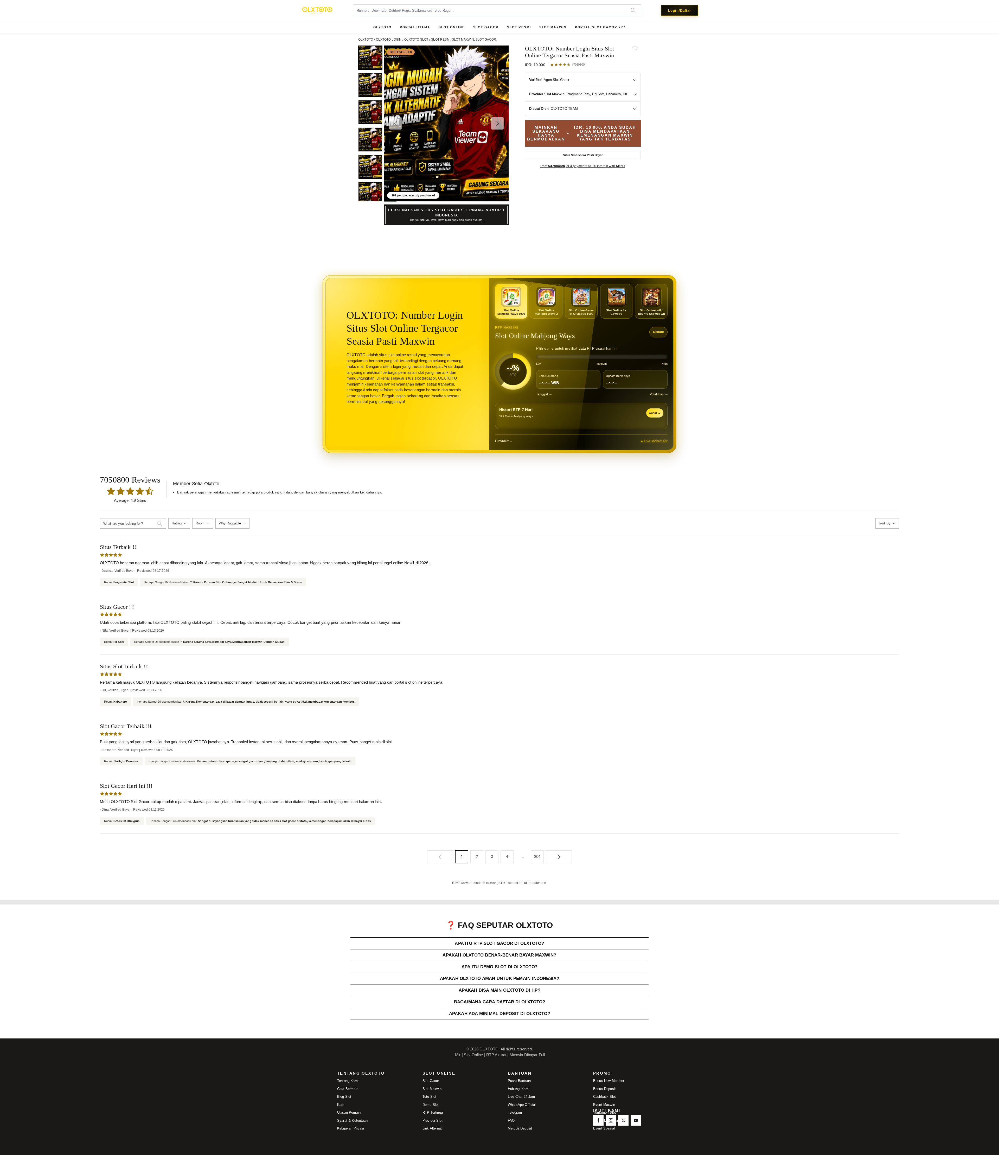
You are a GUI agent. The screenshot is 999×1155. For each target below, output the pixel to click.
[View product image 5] (370, 167)
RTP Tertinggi (433, 1112)
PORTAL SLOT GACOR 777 (600, 27)
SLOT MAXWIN (553, 27)
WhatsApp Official (522, 1105)
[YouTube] (636, 1120)
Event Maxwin (604, 1105)
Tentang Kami (347, 1081)
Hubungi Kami (518, 1089)
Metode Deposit (520, 1128)
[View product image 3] (370, 112)
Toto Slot (429, 1097)
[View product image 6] (370, 194)
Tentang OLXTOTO (361, 1073)
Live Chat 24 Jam (521, 1097)
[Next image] (497, 123)
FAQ (511, 1120)
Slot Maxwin (431, 1089)
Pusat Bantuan (519, 1081)
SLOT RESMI (519, 27)
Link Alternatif (433, 1128)
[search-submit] (161, 523)
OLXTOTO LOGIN (388, 39)
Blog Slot (344, 1097)
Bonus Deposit (604, 1089)
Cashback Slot (604, 1097)
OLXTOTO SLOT (416, 39)
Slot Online (438, 1073)
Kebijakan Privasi (350, 1128)
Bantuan (519, 1073)
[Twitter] (623, 1120)
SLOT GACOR (486, 27)
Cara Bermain (347, 1089)
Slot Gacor (430, 1081)
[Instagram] (611, 1120)
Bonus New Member (608, 1081)
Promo (602, 1073)
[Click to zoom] (446, 123)
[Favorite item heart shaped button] (635, 48)
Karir (340, 1105)
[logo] (317, 10)
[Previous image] (395, 123)
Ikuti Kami (606, 1111)
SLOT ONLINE (452, 27)
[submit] (636, 10)
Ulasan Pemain (349, 1112)
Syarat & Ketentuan (352, 1120)
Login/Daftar (679, 10)
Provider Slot (432, 1120)
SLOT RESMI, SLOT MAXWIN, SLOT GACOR (463, 39)
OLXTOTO (382, 27)
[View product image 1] (370, 57)
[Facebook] (598, 1120)
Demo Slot (430, 1105)
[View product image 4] (370, 139)
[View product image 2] (370, 85)
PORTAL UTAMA (415, 27)
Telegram (515, 1112)
